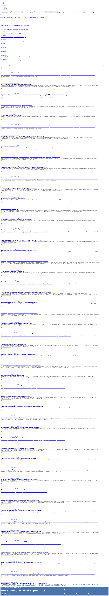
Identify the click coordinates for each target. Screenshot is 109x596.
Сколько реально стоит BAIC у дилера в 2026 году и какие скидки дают (13, 37)
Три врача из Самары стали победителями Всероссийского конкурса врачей (18, 458)
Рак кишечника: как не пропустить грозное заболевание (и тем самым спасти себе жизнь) (21, 469)
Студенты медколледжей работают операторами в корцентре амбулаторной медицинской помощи (23, 572)
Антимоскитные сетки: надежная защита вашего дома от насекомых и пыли (14, 29)
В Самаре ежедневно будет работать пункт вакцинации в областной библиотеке (19, 313)
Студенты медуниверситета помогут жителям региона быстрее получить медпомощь (20, 365)
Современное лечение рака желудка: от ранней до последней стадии (16, 323)
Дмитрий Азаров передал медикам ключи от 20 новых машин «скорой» (17, 385)
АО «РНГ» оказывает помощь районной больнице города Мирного (16, 84)
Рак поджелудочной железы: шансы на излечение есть (13, 344)
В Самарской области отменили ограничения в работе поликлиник (16, 219)
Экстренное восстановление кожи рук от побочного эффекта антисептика (17, 448)
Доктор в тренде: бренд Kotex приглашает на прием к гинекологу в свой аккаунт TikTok (21, 240)
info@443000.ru (4, 594)
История (5, 8)
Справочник (5, 5)
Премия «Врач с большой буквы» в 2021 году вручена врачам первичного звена (19, 281)
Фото (4, 9)
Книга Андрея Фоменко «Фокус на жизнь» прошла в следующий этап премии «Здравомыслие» (22, 136)
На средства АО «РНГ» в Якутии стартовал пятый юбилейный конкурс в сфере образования (17, 56)
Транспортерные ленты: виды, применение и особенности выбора (12, 41)
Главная (4, 1)
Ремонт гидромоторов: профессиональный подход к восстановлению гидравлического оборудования (19, 52)
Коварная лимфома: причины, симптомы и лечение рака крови (15, 396)
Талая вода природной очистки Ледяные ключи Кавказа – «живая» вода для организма (21, 177)
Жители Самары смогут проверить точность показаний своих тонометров (18, 188)
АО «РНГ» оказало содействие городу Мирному (9, 45)
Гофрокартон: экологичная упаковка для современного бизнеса (12, 60)
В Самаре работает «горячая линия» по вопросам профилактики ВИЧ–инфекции (19, 333)
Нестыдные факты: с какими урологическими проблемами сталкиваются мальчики (20, 427)
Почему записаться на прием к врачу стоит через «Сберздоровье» (16, 489)
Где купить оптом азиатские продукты (9, 146)
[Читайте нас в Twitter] (81, 593)
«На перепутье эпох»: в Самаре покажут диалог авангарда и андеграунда (14, 48)
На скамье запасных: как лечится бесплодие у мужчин (13, 417)
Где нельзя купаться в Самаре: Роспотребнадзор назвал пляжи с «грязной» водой (15, 25)
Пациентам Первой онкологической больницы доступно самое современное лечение (20, 500)
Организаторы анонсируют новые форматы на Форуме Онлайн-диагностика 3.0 (19, 302)
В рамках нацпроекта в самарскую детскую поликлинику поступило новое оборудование (21, 531)
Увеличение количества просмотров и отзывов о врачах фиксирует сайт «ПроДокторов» (21, 510)
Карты (4, 2)
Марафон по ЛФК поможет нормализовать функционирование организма (18, 354)
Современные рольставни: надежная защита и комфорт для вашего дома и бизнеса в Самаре (17, 33)
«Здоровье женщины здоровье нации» (9, 209)
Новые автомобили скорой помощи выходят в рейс (12, 375)
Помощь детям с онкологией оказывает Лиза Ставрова (13, 229)
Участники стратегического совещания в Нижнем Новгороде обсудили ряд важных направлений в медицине (26, 292)
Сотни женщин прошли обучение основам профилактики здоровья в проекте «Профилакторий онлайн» (24, 261)
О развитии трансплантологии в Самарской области (13, 198)
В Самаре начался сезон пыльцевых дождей (11, 115)
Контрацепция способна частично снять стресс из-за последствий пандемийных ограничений (22, 406)
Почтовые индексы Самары (38, 17)
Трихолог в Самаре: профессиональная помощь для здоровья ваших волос (18, 73)
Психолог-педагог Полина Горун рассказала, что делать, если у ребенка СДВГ (18, 250)
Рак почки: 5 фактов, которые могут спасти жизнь (12, 271)
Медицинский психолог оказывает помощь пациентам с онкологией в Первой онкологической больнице (24, 552)
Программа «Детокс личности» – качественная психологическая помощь (17, 125)
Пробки (4, 7)
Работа (4, 6)
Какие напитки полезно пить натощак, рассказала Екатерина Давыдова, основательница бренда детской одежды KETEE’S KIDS (30, 157)
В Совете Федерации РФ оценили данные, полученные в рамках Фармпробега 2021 (20, 479)
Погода (4, 3)
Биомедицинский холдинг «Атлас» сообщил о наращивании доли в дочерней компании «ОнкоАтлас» (24, 167)
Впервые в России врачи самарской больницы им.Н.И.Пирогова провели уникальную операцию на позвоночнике (27, 541)
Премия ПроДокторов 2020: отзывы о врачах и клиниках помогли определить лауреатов (21, 562)
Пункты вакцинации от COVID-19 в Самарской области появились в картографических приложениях (24, 437)
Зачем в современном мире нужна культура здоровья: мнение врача (16, 105)
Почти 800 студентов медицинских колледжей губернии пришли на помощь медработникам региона (24, 583)
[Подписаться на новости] (70, 593)
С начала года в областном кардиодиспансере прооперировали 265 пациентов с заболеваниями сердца (24, 521)
